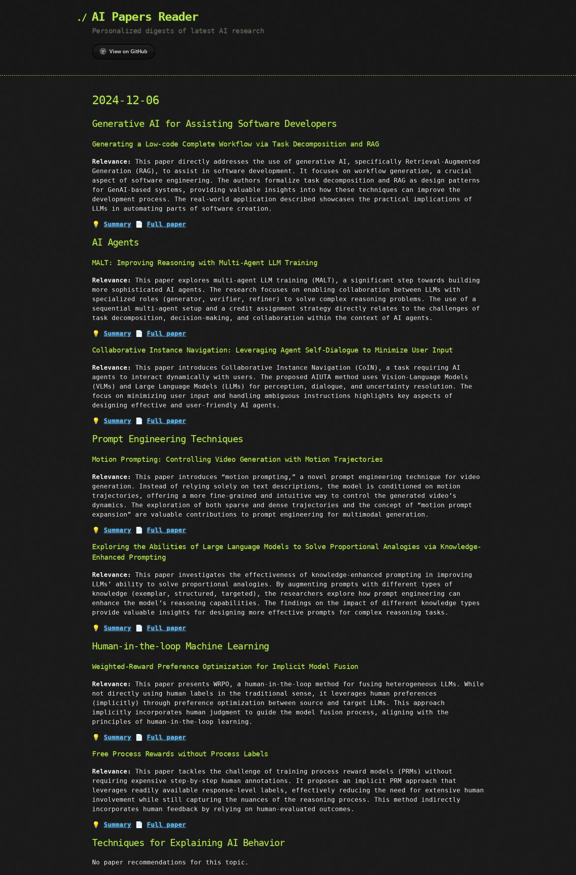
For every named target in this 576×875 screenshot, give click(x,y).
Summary (117, 224)
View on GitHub (128, 51)
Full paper (166, 224)
